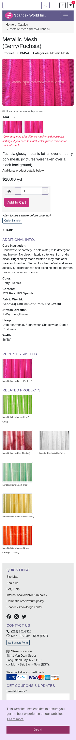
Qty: (9, 191)
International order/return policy (26, 595)
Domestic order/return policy (25, 601)
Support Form (19, 642)
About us (12, 583)
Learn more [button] (15, 719)
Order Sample (12, 220)
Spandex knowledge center (24, 607)
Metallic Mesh (59, 53)
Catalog (23, 24)
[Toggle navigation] (65, 16)
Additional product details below (23, 170)
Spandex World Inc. (29, 15)
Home (10, 24)
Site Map (12, 576)
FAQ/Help (12, 589)
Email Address (16, 691)
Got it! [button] (38, 729)
